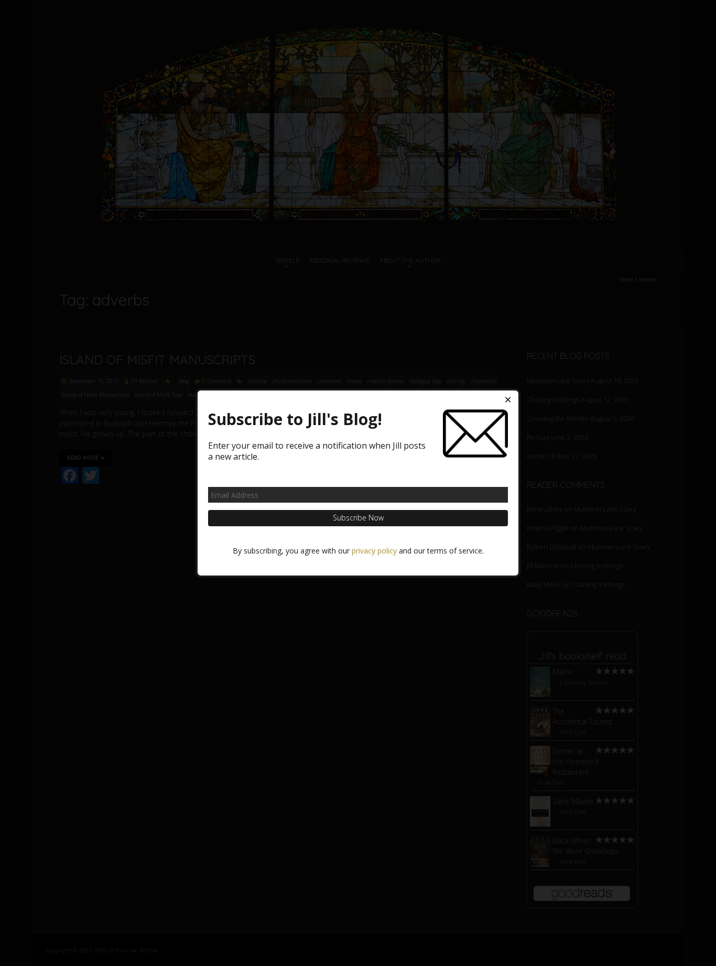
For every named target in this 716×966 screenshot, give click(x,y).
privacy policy (374, 551)
